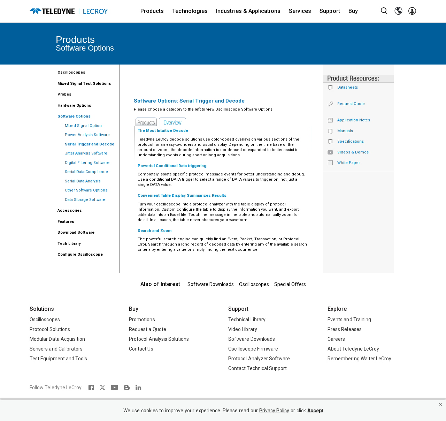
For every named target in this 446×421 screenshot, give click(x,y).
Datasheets (347, 87)
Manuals (345, 131)
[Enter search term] (384, 11)
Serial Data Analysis (82, 181)
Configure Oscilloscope (80, 254)
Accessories (69, 210)
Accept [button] (315, 410)
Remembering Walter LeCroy (359, 358)
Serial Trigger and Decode (89, 144)
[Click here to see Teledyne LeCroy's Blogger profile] (127, 387)
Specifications (350, 141)
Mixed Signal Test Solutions (84, 83)
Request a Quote (147, 329)
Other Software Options (86, 190)
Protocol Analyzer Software (259, 358)
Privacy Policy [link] (274, 410)
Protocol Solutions (50, 329)
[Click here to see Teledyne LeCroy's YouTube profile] (114, 387)
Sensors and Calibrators (56, 348)
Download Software (75, 232)
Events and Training (349, 319)
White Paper (348, 162)
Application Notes (353, 120)
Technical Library (247, 319)
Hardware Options (74, 105)
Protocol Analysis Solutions (159, 339)
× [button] (440, 404)
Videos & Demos (353, 152)
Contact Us (141, 348)
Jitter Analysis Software (86, 153)
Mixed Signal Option (83, 125)
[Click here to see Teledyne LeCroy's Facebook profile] (91, 387)
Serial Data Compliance (86, 172)
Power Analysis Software (87, 135)
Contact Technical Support (257, 368)
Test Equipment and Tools (58, 358)
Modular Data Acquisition (57, 339)
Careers (336, 339)
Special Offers (290, 284)
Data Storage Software (85, 199)
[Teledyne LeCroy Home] (69, 11)
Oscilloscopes (71, 72)
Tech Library (69, 243)
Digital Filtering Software (87, 162)
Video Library (242, 329)
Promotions (142, 319)
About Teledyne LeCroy (353, 348)
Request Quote (351, 104)
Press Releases (345, 329)
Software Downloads (210, 284)
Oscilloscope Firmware (253, 348)
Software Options (74, 116)
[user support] (412, 11)
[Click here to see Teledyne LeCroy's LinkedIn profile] (138, 387)
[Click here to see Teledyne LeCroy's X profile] (102, 387)
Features (65, 221)
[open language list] (398, 11)
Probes (64, 94)
